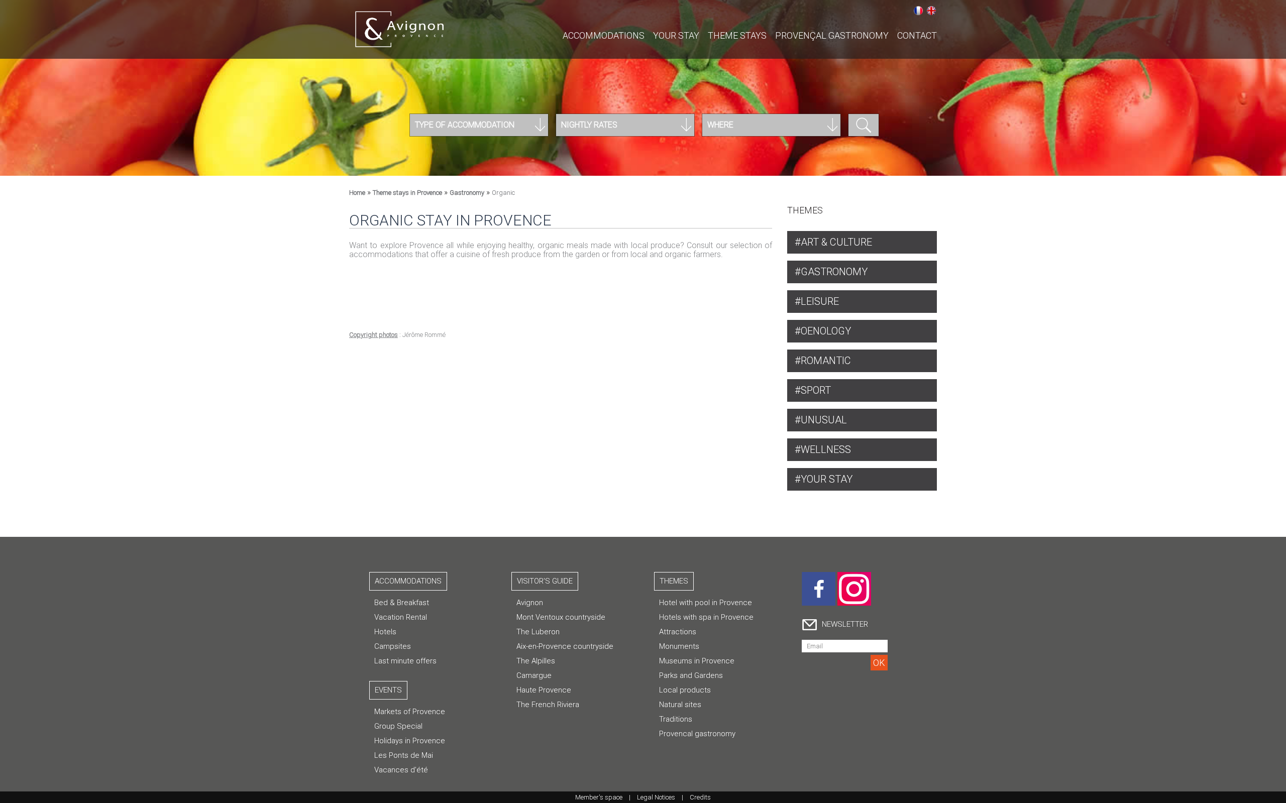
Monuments (679, 646)
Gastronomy (467, 192)
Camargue (534, 675)
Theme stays (737, 35)
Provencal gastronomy (697, 733)
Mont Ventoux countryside (560, 617)
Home (357, 192)
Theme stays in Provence (407, 192)
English (931, 11)
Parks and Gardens (691, 675)
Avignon (529, 602)
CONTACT (917, 35)
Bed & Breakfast (401, 602)
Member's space (598, 797)
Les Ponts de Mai (403, 755)
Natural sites (680, 704)
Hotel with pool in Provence (705, 602)
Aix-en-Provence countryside (564, 646)
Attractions (677, 631)
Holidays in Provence (409, 740)
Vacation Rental (400, 617)
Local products (685, 690)
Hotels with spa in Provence (706, 617)
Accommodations (604, 35)
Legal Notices (656, 797)
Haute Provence (543, 690)
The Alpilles (535, 660)
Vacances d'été (401, 769)
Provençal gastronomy (832, 35)
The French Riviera (547, 704)
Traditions (675, 719)
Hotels (385, 631)
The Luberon (538, 631)
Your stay (676, 35)
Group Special (398, 726)
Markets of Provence (409, 711)
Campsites (392, 646)
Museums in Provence (696, 660)
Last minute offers (405, 660)
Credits (700, 797)
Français (918, 11)
